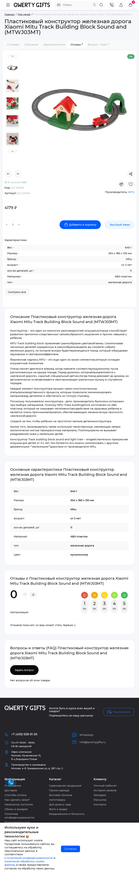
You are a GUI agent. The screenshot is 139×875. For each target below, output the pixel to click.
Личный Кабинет (105, 785)
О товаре (13, 44)
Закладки (100, 795)
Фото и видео (58, 809)
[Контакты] (112, 5)
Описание (31, 44)
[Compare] (121, 184)
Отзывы (76, 44)
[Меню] (8, 5)
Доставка (11, 790)
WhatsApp (86, 735)
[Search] (94, 4)
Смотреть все (17, 292)
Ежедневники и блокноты (66, 814)
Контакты (100, 804)
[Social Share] (130, 174)
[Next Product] (18, 174)
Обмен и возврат (16, 809)
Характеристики (54, 44)
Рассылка (100, 799)
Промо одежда (59, 790)
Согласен (70, 849)
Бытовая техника (60, 795)
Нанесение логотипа (19, 804)
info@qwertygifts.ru (92, 742)
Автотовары (57, 799)
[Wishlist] (130, 184)
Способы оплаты (16, 795)
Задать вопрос (24, 670)
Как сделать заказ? (17, 799)
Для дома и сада (60, 804)
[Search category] (58, 4)
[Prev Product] (8, 174)
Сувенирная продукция (65, 785)
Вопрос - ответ (99, 44)
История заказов (105, 790)
